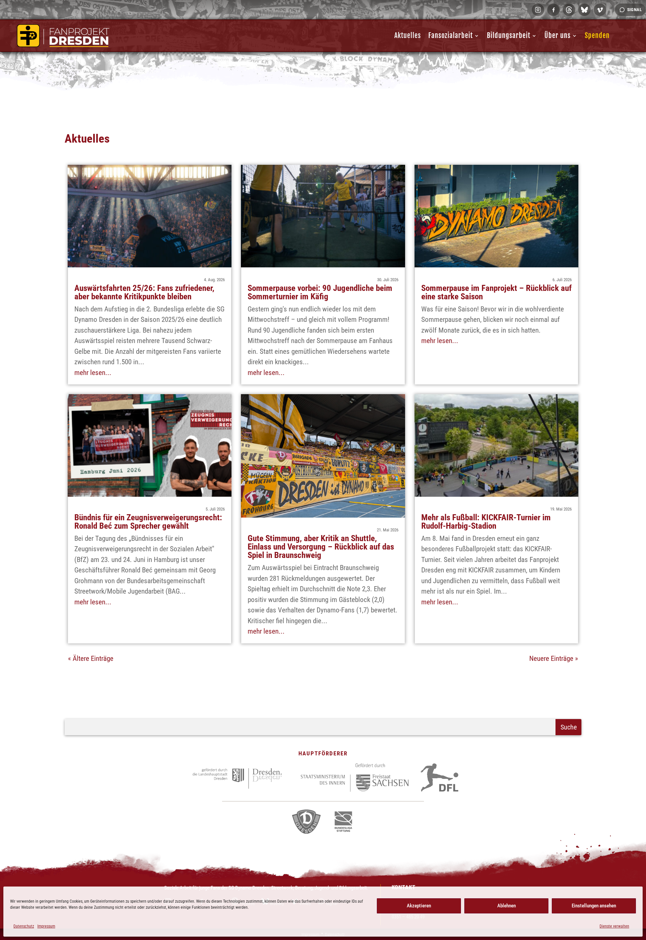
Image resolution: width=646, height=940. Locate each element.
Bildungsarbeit (508, 35)
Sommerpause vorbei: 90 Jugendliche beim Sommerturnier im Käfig (320, 292)
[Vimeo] (600, 9)
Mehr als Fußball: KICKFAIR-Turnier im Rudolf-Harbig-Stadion (486, 522)
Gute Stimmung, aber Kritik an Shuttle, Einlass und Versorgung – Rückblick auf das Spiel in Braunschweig (321, 546)
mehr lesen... (92, 373)
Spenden (597, 35)
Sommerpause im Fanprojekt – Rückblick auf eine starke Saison (496, 292)
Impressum (46, 926)
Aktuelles (407, 35)
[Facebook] (553, 9)
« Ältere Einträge (90, 658)
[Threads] (569, 9)
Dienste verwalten (614, 926)
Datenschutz (23, 926)
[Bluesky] (584, 9)
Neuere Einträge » (553, 658)
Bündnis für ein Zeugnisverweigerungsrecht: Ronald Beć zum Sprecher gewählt (148, 522)
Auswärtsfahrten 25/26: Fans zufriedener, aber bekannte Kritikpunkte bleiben (144, 292)
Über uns (557, 35)
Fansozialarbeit (450, 35)
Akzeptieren (419, 906)
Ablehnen (506, 906)
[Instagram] (538, 9)
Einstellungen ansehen (594, 906)
